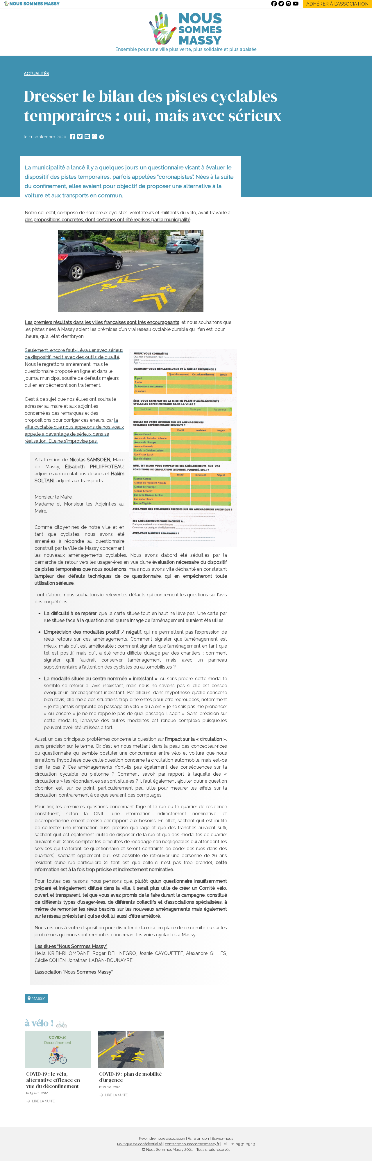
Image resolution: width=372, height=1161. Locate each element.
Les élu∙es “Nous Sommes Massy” (71, 946)
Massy (38, 998)
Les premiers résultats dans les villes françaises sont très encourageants (102, 322)
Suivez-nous (222, 1138)
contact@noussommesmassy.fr (192, 1144)
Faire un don (198, 1138)
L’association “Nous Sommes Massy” (74, 972)
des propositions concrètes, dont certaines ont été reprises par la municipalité (107, 219)
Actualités (36, 73)
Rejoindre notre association (162, 1138)
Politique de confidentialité (139, 1144)
